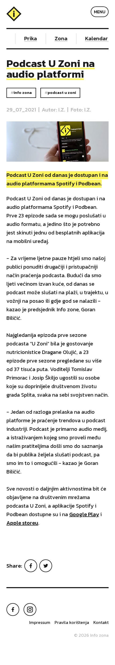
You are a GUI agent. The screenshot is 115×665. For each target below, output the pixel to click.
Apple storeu (22, 523)
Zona (59, 38)
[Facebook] (30, 565)
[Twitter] (45, 565)
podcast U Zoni (62, 92)
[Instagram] (30, 609)
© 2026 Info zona (91, 635)
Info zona (23, 92)
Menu (99, 12)
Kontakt (101, 622)
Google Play (84, 514)
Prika (28, 38)
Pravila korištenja (72, 622)
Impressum (39, 622)
